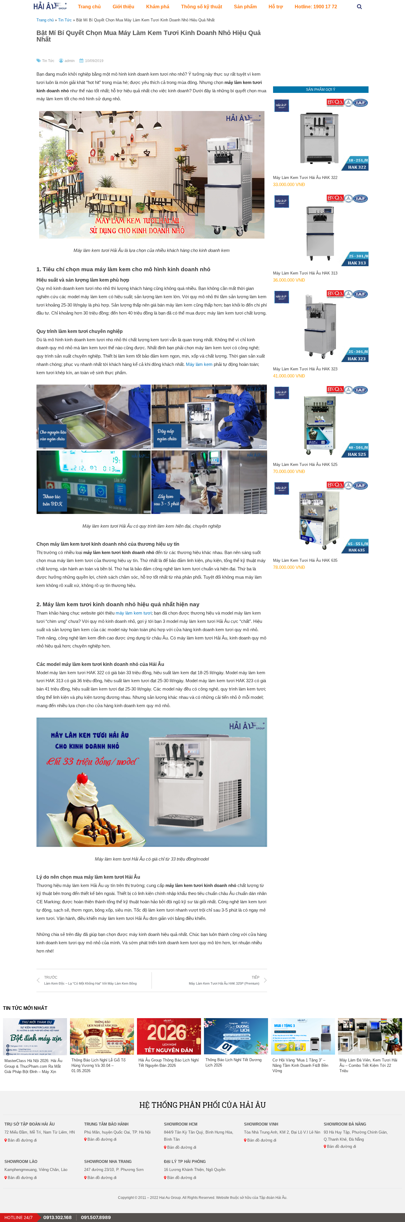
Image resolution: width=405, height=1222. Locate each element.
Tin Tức (65, 20)
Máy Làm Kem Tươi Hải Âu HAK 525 (305, 464)
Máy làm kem (199, 364)
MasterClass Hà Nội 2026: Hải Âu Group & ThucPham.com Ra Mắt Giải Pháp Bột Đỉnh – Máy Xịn (33, 1066)
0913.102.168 (57, 1217)
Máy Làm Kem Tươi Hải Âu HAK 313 (305, 273)
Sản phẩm (245, 6)
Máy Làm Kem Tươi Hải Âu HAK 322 (305, 177)
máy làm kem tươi (134, 612)
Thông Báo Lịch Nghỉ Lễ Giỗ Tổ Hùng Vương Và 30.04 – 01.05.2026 (98, 1065)
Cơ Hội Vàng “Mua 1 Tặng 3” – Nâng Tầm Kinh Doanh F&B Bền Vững (300, 1065)
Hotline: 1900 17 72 (316, 6)
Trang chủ (89, 6)
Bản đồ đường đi (22, 1140)
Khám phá (157, 6)
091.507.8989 (96, 1217)
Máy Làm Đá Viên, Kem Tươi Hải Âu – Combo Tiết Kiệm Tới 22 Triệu (368, 1065)
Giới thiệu (123, 6)
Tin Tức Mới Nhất (25, 1008)
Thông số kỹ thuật (201, 6)
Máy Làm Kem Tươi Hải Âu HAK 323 (305, 369)
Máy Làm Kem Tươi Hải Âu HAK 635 (305, 560)
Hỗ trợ (276, 6)
